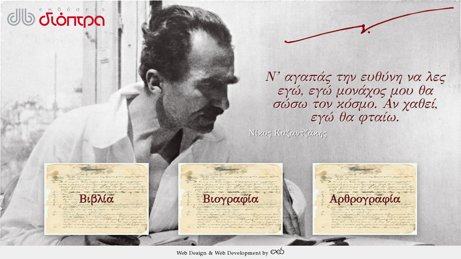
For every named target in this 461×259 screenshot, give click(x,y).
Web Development (238, 253)
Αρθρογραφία (364, 199)
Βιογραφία (230, 199)
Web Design (191, 253)
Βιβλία (96, 199)
